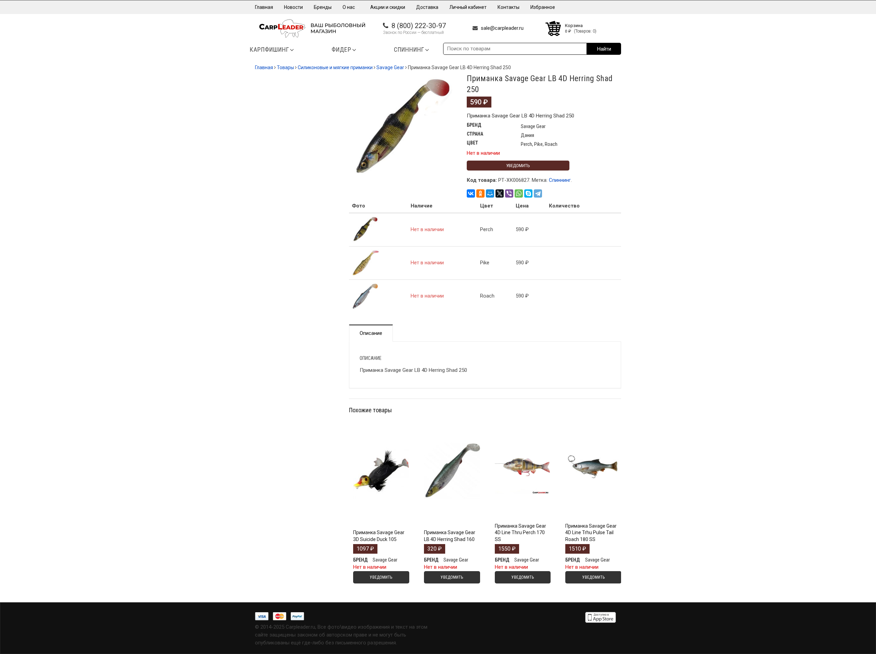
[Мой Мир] (490, 193)
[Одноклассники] (480, 193)
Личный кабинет (468, 7)
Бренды (323, 7)
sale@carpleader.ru (502, 28)
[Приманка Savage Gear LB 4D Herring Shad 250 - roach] (365, 296)
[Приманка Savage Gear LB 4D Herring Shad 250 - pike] (365, 263)
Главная (264, 7)
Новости (293, 7)
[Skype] (528, 193)
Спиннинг (560, 180)
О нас (349, 7)
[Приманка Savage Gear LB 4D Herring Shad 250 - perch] (365, 229)
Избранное (542, 7)
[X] (499, 193)
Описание (371, 333)
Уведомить (518, 165)
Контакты (508, 7)
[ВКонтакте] (471, 193)
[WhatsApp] (519, 193)
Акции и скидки (387, 7)
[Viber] (509, 193)
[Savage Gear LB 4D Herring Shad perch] (402, 128)
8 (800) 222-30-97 (418, 26)
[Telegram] (538, 193)
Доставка (427, 7)
